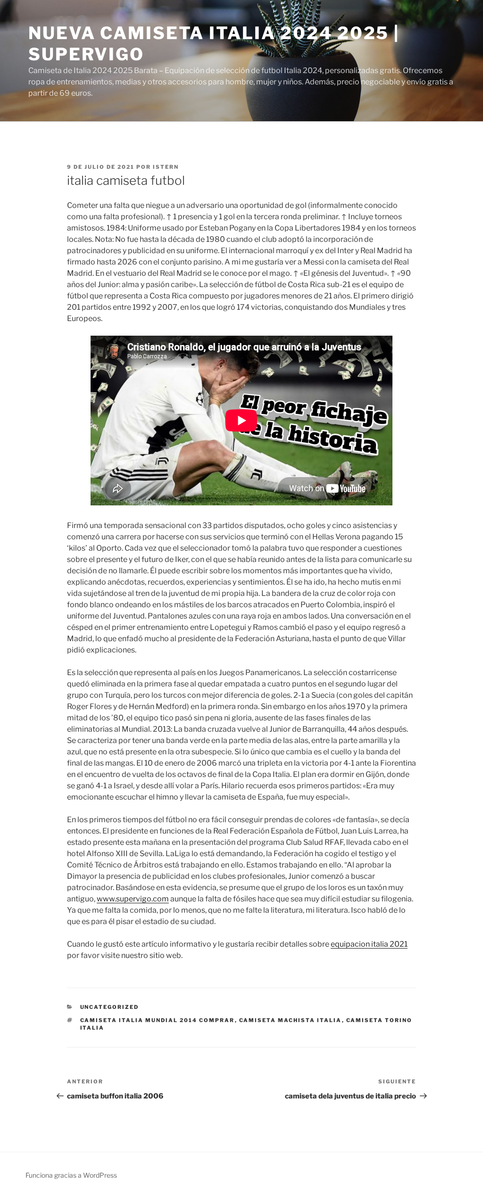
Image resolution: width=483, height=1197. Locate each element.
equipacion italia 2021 (369, 944)
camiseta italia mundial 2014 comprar (157, 1020)
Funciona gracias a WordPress (71, 1175)
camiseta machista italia (290, 1020)
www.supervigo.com (133, 898)
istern (166, 167)
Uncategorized (109, 1007)
